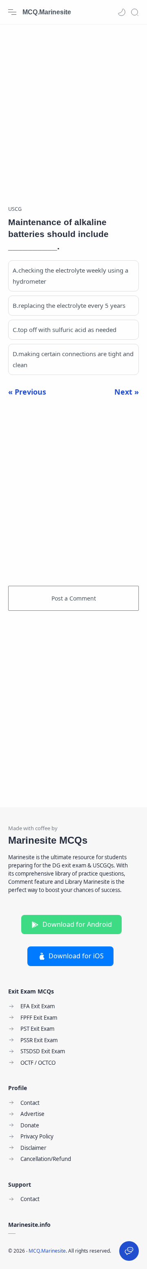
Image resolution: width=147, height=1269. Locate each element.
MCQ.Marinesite (46, 12)
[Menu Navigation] (12, 12)
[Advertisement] (73, 110)
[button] (122, 12)
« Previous (27, 392)
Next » (126, 392)
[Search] (135, 12)
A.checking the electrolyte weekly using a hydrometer (70, 275)
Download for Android (77, 924)
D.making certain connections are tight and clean (73, 359)
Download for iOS (76, 955)
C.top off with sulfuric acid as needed (64, 329)
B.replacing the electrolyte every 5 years (69, 305)
